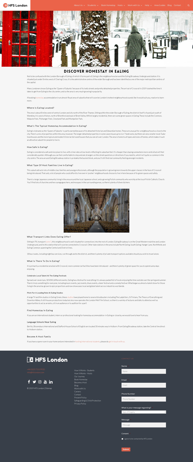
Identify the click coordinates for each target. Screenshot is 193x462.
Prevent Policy (80, 397)
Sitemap (48, 388)
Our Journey (79, 376)
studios (70, 297)
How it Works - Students (84, 370)
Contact (77, 394)
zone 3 (48, 242)
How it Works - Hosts (83, 373)
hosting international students (87, 341)
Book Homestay (80, 379)
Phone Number (128, 394)
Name (125, 366)
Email (125, 380)
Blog (76, 385)
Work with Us (80, 388)
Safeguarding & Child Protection (87, 400)
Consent (126, 433)
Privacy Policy (80, 403)
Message (126, 419)
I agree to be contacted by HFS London (138, 439)
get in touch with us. (117, 341)
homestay (40, 97)
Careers (77, 391)
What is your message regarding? (137, 407)
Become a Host (80, 382)
